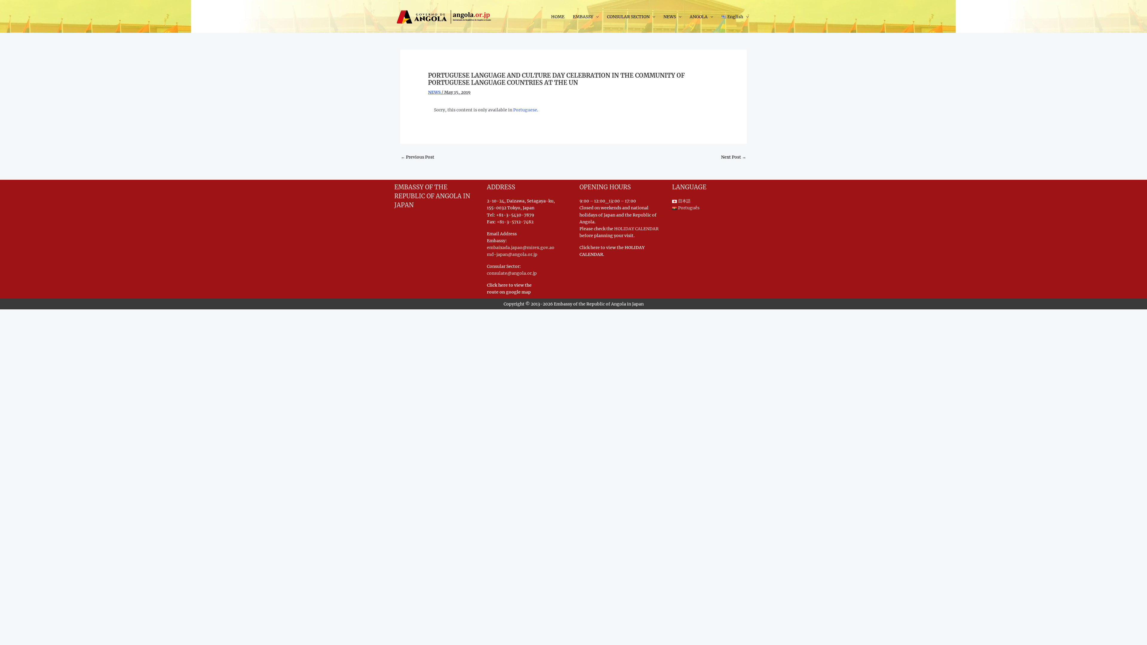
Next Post (733, 157)
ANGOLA (699, 16)
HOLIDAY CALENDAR (636, 228)
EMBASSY (583, 16)
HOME (558, 16)
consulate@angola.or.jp (512, 273)
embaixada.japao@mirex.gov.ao (520, 247)
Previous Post (417, 157)
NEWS (669, 16)
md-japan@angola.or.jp (512, 254)
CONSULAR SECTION (628, 16)
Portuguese (525, 110)
